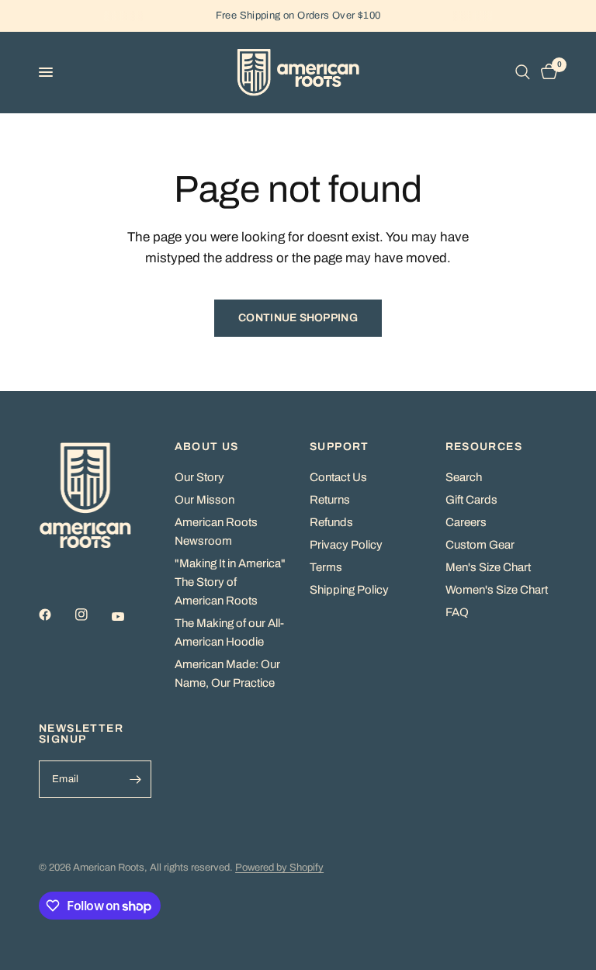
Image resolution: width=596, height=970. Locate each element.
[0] (546, 72)
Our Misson (204, 500)
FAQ (457, 612)
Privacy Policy (346, 545)
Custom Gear (480, 545)
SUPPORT (339, 447)
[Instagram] (92, 615)
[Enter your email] (135, 779)
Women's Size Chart (496, 590)
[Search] (522, 72)
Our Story (199, 477)
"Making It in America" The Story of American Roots (230, 582)
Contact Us (338, 477)
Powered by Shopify (279, 867)
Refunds (331, 522)
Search (463, 477)
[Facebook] (56, 615)
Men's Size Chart (488, 567)
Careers (466, 522)
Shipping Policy (349, 590)
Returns (330, 500)
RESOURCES (484, 447)
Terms (326, 567)
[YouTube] (129, 617)
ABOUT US (207, 447)
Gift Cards (471, 500)
